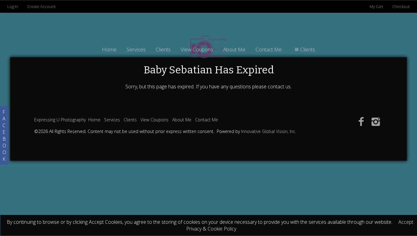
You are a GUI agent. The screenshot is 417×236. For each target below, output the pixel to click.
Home (109, 49)
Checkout (401, 6)
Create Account (41, 6)
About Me (234, 49)
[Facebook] (361, 121)
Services (136, 49)
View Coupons (197, 49)
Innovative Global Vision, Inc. (268, 131)
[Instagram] (376, 121)
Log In (12, 6)
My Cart (377, 6)
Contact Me (269, 49)
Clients (163, 49)
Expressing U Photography (60, 120)
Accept (405, 222)
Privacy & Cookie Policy (211, 228)
